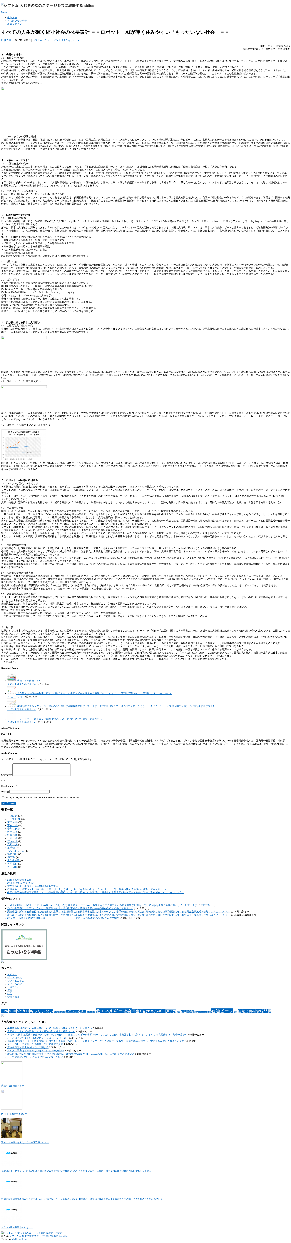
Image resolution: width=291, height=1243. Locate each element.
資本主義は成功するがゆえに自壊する (27, 1047)
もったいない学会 (17, 20)
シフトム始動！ (76, 1011)
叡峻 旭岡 (12, 835)
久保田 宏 (12, 816)
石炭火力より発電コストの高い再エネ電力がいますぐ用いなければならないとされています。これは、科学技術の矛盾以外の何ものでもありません (87, 889)
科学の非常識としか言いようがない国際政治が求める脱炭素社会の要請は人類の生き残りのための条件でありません (70, 908)
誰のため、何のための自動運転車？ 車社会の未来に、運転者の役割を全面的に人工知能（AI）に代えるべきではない (70, 1053)
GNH (12, 1011)
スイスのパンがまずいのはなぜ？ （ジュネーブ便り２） (38, 1038)
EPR (4, 1011)
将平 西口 (12, 863)
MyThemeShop (19, 1239)
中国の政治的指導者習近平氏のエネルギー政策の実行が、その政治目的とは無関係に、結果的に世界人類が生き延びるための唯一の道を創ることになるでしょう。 (95, 892)
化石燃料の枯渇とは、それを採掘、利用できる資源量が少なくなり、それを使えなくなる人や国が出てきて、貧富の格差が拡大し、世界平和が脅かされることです (95, 1041)
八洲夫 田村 (14, 819)
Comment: (6, 775)
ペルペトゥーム (16, 851)
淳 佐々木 (12, 841)
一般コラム (13, 987)
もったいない (41, 1011)
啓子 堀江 (12, 867)
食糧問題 (263, 1011)
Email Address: (9, 786)
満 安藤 (11, 857)
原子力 (171, 1011)
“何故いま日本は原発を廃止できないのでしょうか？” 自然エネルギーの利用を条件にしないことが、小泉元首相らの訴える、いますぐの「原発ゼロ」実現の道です (97, 1034)
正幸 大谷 (12, 825)
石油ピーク (222, 1010)
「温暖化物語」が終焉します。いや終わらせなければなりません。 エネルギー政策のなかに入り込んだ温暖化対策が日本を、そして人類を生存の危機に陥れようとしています (102, 905)
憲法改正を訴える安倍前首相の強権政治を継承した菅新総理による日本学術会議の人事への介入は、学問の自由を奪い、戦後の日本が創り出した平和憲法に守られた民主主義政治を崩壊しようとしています (118, 911)
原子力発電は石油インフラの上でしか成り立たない (35, 1057)
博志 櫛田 (12, 854)
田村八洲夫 (7, 40)
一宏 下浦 (12, 838)
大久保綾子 (13, 860)
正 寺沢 (11, 847)
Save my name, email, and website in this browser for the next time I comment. (42, 797)
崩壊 (178, 1012)
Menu (4, 12)
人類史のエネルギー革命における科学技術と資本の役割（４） (41, 1031)
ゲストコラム (14, 977)
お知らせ (12, 974)
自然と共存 (247, 1011)
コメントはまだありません (65, 40)
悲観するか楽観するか (19, 879)
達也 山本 (12, 831)
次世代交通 (187, 1011)
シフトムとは (14, 984)
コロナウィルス (59, 1012)
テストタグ (91, 1012)
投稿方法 (12, 17)
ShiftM (23, 1011)
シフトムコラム (40, 40)
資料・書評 (13, 996)
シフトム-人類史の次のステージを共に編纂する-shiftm (38, 1236)
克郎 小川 (12, 844)
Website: (5, 791)
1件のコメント (15, 696)
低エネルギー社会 (114, 1010)
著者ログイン (14, 24)
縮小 (235, 1012)
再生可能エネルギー (149, 1011)
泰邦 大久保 (14, 828)
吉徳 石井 (12, 822)
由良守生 (205, 905)
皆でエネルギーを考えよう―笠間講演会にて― (32, 886)
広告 (9, 990)
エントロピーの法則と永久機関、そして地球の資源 (35, 1044)
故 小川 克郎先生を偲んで (21, 883)
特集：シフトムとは (202, 1012)
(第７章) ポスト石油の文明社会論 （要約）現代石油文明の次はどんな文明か (63, 918)
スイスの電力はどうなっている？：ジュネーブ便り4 (35, 1050)
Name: (5, 780)
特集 (9, 993)
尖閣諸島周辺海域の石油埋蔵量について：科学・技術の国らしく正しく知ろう (49, 1028)
